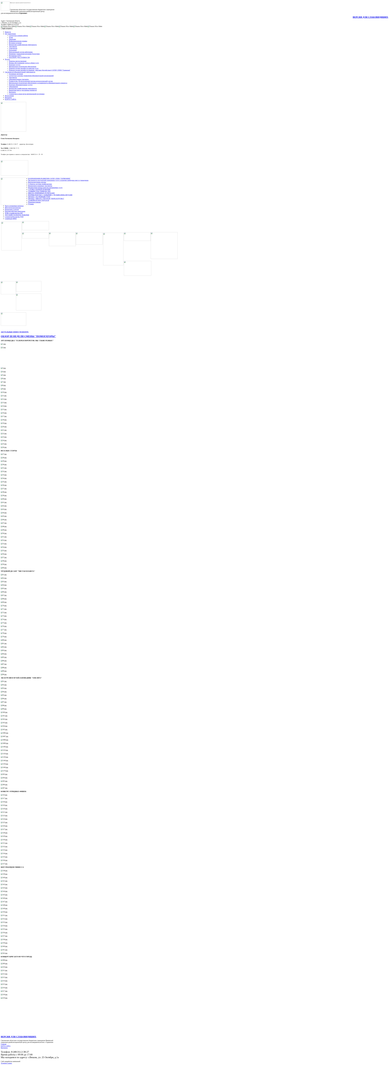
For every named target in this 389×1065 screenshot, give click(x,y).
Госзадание (13, 50)
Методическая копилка (13, 208)
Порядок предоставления (17, 61)
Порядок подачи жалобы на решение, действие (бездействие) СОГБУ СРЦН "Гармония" (39, 70)
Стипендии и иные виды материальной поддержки (26, 94)
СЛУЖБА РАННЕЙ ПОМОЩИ (39, 189)
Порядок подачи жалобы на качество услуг (24, 68)
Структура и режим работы (18, 35)
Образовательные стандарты (19, 79)
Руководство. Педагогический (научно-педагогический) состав (31, 81)
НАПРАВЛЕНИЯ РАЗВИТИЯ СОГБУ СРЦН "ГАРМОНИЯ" (49, 178)
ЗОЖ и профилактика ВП (14, 213)
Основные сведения (16, 74)
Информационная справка (18, 41)
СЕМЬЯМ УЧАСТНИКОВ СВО (39, 191)
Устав (11, 37)
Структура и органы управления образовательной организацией (31, 76)
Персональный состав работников (21, 52)
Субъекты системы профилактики (40, 184)
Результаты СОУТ (15, 55)
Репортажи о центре (12, 209)
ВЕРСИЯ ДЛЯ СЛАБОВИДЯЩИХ (370, 17)
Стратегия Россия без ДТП (14, 217)
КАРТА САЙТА (10, 99)
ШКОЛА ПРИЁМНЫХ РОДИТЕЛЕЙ (41, 193)
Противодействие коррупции (15, 211)
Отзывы (31, 204)
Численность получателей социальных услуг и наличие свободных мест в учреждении (58, 180)
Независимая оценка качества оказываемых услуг (45, 187)
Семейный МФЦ (11, 218)
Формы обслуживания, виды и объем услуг (24, 63)
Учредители (13, 48)
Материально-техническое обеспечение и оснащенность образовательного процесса (38, 83)
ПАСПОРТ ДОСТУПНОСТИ (19, 57)
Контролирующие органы (37, 182)
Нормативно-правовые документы (40, 186)
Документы (13, 46)
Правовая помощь (34, 202)
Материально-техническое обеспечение (22, 66)
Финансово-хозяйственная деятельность (23, 45)
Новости (8, 32)
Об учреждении (10, 34)
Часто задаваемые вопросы (14, 206)
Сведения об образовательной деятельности (20, 72)
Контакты (12, 92)
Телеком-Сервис (6, 1063)
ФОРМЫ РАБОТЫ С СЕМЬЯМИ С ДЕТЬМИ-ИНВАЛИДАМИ (50, 195)
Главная (3, 1044)
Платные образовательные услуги (20, 85)
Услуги (7, 59)
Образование (13, 86)
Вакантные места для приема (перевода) (23, 90)
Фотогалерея (9, 96)
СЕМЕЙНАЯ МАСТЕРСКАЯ (38, 200)
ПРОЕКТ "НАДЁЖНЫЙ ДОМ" (39, 197)
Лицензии (12, 39)
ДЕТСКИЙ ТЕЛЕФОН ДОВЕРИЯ (17, 215)
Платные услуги (14, 65)
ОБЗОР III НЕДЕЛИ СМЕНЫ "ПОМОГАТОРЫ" (28, 336)
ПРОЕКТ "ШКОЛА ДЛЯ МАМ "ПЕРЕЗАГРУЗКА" (46, 198)
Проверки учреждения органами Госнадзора (24, 54)
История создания (15, 43)
